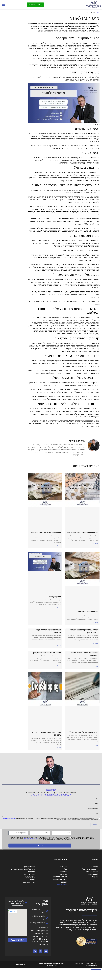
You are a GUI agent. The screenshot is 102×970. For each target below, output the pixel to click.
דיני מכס (32, 879)
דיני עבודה (31, 872)
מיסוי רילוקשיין (29, 866)
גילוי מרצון (63, 874)
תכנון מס (64, 882)
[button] (3, 4)
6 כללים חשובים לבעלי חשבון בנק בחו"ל (84, 732)
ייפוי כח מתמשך (29, 874)
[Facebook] (46, 951)
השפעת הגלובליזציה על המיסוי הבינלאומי (46, 532)
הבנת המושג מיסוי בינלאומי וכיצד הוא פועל (82, 532)
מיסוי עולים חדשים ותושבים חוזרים (23, 869)
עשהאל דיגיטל (20, 964)
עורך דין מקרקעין (29, 882)
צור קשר (95, 877)
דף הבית (97, 13)
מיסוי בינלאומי (62, 884)
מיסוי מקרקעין (30, 877)
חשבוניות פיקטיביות (60, 877)
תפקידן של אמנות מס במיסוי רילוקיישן (47, 652)
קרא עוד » (95, 543)
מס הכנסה (63, 866)
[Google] (35, 951)
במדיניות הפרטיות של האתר (9, 819)
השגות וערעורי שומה (60, 879)
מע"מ (65, 869)
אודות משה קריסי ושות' (90, 869)
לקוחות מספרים (93, 874)
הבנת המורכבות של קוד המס (87, 611)
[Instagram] (40, 951)
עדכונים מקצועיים (92, 871)
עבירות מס (63, 871)
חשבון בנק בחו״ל (55, 596)
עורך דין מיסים (93, 866)
